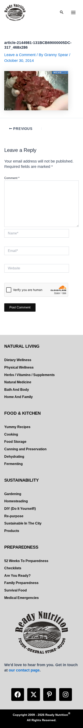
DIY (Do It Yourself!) (20, 508)
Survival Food (15, 590)
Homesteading (16, 501)
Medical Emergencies (21, 598)
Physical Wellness (19, 367)
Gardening (12, 494)
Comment (11, 178)
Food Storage (15, 441)
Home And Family (18, 397)
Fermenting (13, 464)
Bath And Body (16, 389)
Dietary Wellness (17, 360)
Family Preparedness (21, 583)
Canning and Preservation (25, 449)
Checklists (12, 568)
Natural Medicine (17, 382)
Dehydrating (14, 456)
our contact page (24, 670)
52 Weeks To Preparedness (26, 561)
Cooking (11, 434)
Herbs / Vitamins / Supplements (29, 375)
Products (11, 531)
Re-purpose (13, 516)
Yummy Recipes (17, 427)
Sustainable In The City (23, 523)
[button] (17, 694)
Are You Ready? (17, 575)
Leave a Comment (20, 54)
